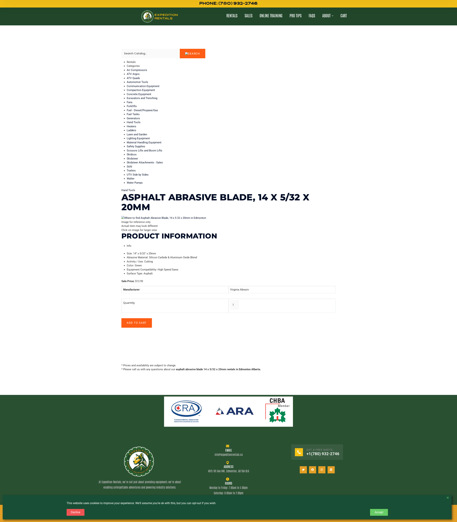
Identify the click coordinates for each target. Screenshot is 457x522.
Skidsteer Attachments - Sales (145, 162)
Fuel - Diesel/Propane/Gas (142, 110)
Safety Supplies (136, 146)
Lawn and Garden (137, 134)
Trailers (131, 170)
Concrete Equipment (139, 94)
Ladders (131, 130)
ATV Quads (133, 78)
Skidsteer (132, 158)
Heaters (131, 126)
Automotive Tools (137, 82)
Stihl (129, 166)
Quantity (129, 302)
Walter (130, 178)
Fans (129, 102)
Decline (75, 512)
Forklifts (132, 106)
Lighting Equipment (138, 138)
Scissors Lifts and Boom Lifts (144, 150)
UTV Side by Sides (138, 174)
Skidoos (132, 154)
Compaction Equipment (141, 90)
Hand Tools (133, 122)
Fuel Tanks (133, 114)
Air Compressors (137, 70)
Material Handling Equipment (144, 142)
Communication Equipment (143, 86)
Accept (379, 512)
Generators (133, 118)
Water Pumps (135, 182)
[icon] (303, 469)
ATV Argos (133, 74)
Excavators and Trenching (142, 98)
